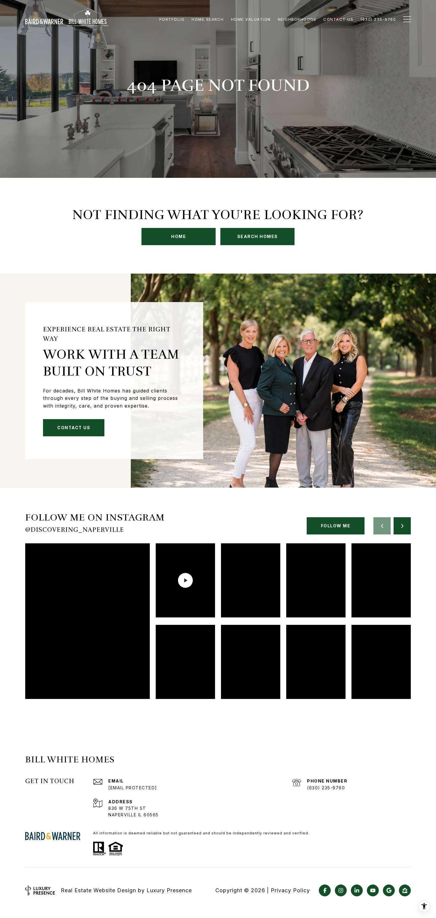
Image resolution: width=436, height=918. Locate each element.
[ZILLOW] (405, 890)
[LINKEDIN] (357, 890)
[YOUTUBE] (373, 890)
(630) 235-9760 (326, 787)
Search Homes (257, 236)
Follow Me (336, 525)
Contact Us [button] (73, 427)
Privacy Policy (290, 890)
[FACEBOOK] (325, 890)
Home (178, 236)
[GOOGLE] (389, 890)
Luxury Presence (169, 890)
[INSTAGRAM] (341, 890)
